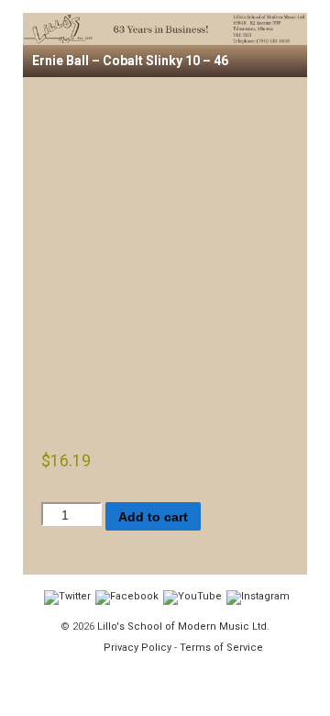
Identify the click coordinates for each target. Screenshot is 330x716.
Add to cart (153, 516)
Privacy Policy (137, 648)
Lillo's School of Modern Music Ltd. (182, 626)
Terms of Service (221, 648)
